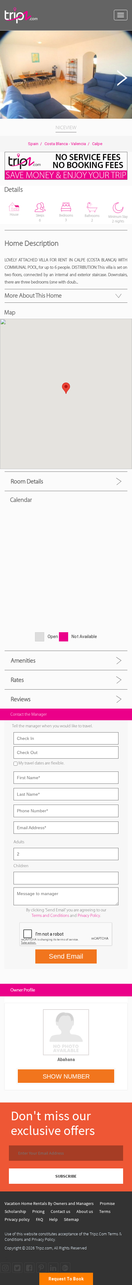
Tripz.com (44, 1248)
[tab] (66, 481)
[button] (126, 36)
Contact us (60, 1211)
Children (21, 865)
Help (53, 1219)
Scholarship (15, 1211)
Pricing (38, 1211)
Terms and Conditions (50, 915)
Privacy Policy (89, 915)
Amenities (23, 660)
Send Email (66, 956)
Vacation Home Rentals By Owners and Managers (49, 1203)
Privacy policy (17, 1219)
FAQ (39, 1219)
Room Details (27, 481)
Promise (107, 1203)
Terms (105, 1211)
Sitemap (71, 1219)
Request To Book (66, 1278)
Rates (17, 679)
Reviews (20, 699)
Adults (19, 841)
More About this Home (33, 295)
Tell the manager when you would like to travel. (52, 726)
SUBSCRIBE (66, 1176)
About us (84, 1211)
